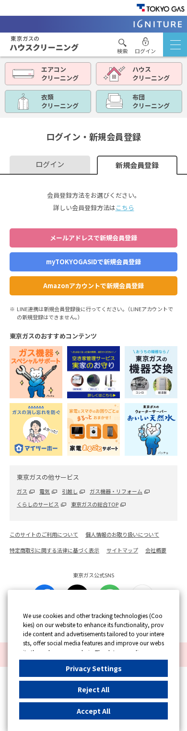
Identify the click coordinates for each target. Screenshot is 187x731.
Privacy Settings (94, 668)
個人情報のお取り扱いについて (122, 534)
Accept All (93, 711)
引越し (70, 491)
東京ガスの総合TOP (94, 504)
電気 (44, 491)
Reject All (93, 689)
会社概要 (155, 550)
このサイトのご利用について (44, 534)
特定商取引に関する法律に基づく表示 (54, 550)
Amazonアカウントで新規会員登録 (93, 285)
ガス (22, 491)
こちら (125, 207)
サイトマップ (122, 550)
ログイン (49, 164)
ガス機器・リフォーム (116, 491)
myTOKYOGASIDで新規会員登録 (93, 261)
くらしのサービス (38, 504)
